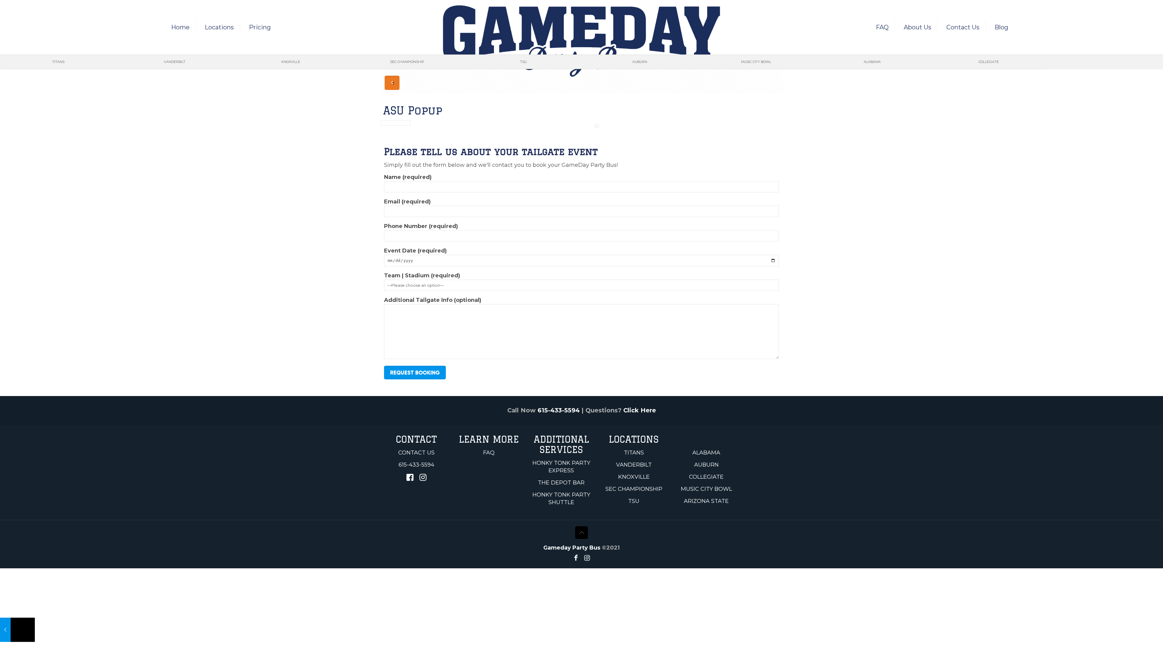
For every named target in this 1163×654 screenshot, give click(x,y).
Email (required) (407, 201)
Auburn (706, 464)
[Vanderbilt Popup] (17, 630)
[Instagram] (586, 558)
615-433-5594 (559, 410)
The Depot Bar (561, 482)
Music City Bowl (706, 489)
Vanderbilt (634, 464)
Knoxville (634, 477)
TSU (633, 501)
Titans (634, 452)
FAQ (489, 452)
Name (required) (408, 177)
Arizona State (706, 501)
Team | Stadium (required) (422, 275)
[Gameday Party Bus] (581, 41)
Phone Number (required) (421, 226)
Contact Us (416, 452)
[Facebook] (576, 558)
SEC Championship (633, 489)
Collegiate (706, 477)
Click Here (639, 410)
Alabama (706, 452)
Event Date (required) (415, 250)
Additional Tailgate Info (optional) (432, 300)
